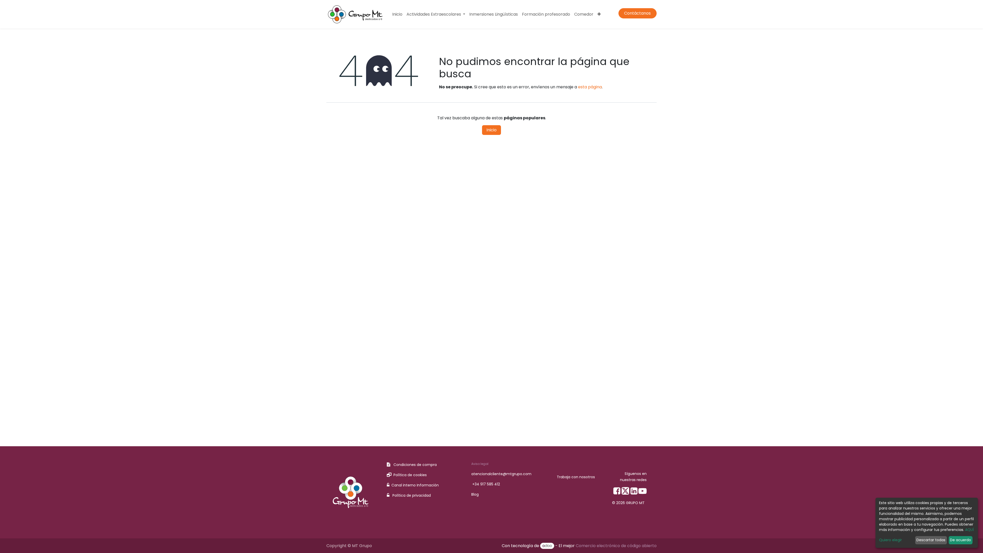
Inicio (491, 130)
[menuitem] (397, 14)
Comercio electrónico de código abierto (616, 546)
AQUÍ (969, 529)
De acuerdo (960, 540)
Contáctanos (637, 13)
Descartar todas (930, 540)
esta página (590, 87)
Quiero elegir (890, 540)
